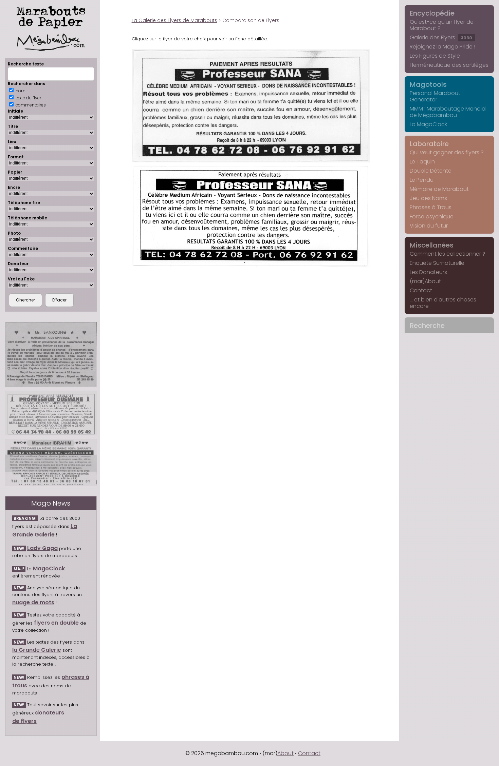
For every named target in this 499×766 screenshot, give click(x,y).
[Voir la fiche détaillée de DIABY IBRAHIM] (51, 462)
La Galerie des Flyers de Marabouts (174, 20)
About (285, 753)
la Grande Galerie (36, 650)
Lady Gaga (42, 548)
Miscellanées (432, 245)
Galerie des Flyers (441, 37)
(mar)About (425, 281)
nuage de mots (33, 602)
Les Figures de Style (435, 56)
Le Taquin (422, 161)
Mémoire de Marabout (439, 189)
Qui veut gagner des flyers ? (447, 152)
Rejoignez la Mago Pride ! (442, 47)
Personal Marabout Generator (435, 96)
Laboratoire (429, 144)
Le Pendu (421, 180)
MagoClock (49, 568)
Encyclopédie (432, 13)
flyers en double (56, 623)
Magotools (428, 84)
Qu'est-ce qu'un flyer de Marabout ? (442, 25)
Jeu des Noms (428, 198)
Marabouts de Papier (51, 16)
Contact (421, 290)
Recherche (427, 325)
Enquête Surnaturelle (437, 263)
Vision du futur (429, 226)
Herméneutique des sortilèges (449, 65)
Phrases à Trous (430, 207)
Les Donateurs (428, 272)
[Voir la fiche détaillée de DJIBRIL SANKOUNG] (51, 355)
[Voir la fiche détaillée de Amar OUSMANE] (51, 413)
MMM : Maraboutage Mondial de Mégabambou (448, 112)
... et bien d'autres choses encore (443, 303)
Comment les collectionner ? (447, 254)
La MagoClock (428, 124)
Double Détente (430, 171)
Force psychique (432, 216)
